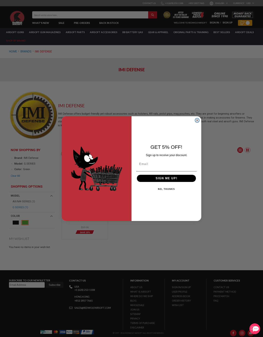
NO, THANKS (166, 189)
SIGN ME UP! (166, 178)
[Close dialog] (197, 120)
